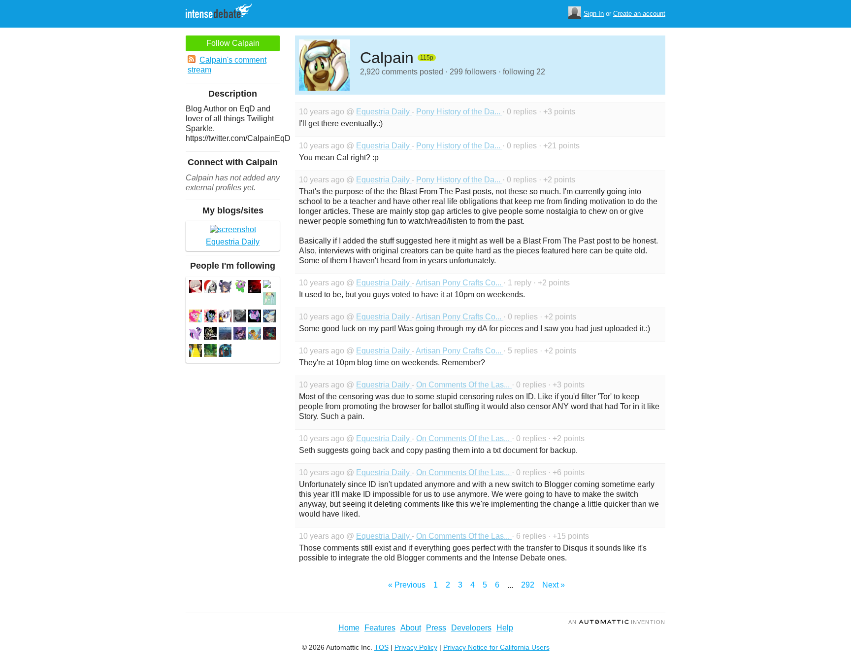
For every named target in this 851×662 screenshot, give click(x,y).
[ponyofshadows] (254, 287)
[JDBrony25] (210, 334)
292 (527, 585)
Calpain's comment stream (227, 65)
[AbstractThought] (225, 334)
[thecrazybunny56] (195, 287)
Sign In (594, 13)
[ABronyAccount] (239, 287)
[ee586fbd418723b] (210, 351)
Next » (553, 585)
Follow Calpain (233, 43)
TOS (381, 647)
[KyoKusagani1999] (225, 317)
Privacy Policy (415, 647)
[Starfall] (254, 317)
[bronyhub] (195, 317)
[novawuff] (239, 317)
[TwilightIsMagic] (195, 334)
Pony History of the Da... (459, 111)
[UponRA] (239, 334)
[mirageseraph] (225, 287)
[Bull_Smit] (269, 317)
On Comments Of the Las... (464, 385)
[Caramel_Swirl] (254, 334)
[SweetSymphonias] (269, 300)
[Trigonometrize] (195, 351)
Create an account (639, 13)
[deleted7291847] (267, 285)
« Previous (407, 585)
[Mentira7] (225, 351)
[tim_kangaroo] (210, 317)
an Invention (616, 622)
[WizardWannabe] (269, 334)
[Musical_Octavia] (210, 287)
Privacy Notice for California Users (496, 647)
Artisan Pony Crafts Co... (459, 283)
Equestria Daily (384, 111)
